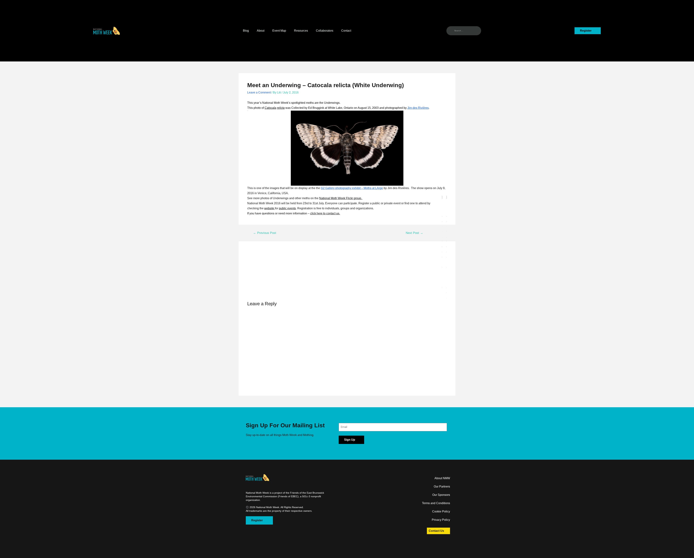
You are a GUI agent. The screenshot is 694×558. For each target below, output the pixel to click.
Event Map (279, 30)
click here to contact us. (325, 213)
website (269, 208)
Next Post (414, 232)
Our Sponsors (441, 494)
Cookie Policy (441, 511)
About (260, 30)
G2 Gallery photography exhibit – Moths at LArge (352, 188)
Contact (346, 30)
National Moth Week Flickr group (340, 198)
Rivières (423, 107)
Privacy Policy (441, 519)
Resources (301, 30)
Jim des (412, 107)
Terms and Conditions (436, 503)
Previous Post (264, 232)
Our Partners (442, 486)
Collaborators (324, 30)
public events (287, 208)
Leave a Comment (259, 92)
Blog (246, 30)
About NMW (442, 478)
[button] (106, 31)
